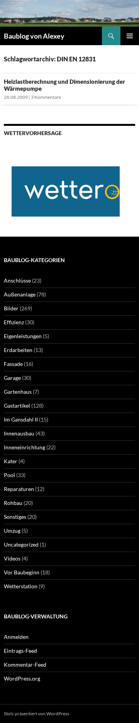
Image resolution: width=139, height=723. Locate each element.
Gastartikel (17, 405)
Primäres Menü (129, 36)
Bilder (11, 308)
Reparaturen (19, 489)
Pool (9, 475)
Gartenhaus (18, 391)
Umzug (12, 530)
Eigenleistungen (23, 336)
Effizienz (14, 322)
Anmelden (16, 636)
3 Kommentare (46, 97)
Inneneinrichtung (24, 447)
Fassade (13, 364)
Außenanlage (20, 294)
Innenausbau (19, 433)
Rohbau (13, 502)
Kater (10, 461)
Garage (12, 377)
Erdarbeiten (18, 350)
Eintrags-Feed (20, 650)
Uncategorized (21, 544)
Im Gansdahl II (21, 419)
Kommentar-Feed (25, 664)
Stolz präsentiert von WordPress (36, 713)
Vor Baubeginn (21, 572)
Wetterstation (20, 586)
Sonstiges (15, 516)
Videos (12, 558)
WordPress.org (22, 678)
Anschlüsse (17, 280)
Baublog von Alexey (34, 36)
